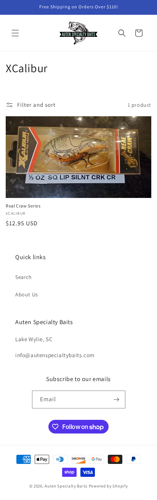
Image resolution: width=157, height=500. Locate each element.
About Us (26, 294)
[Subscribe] (116, 399)
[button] (15, 33)
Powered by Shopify (108, 486)
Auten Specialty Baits (66, 486)
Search (23, 277)
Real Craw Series (23, 206)
